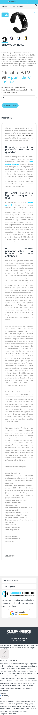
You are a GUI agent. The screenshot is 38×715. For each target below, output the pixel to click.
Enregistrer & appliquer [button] (8, 714)
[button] (34, 13)
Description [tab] (7, 118)
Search (27, 2)
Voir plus (32, 648)
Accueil (4, 6)
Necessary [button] (3, 693)
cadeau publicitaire (24, 136)
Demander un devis (10, 105)
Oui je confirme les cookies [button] (19, 648)
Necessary (5, 696)
